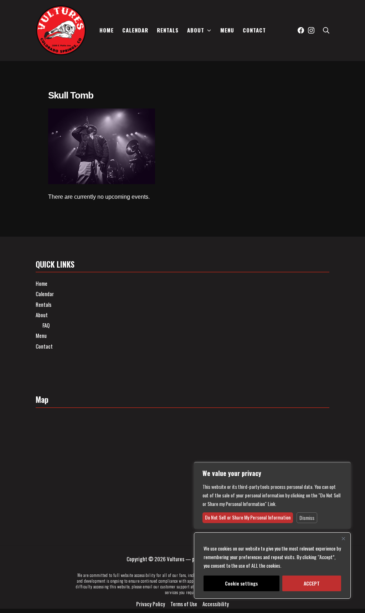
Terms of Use (183, 604)
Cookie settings (241, 583)
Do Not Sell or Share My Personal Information (248, 517)
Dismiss (306, 517)
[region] (272, 565)
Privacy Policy (150, 604)
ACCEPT (312, 583)
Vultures (175, 559)
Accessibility (215, 604)
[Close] (343, 538)
